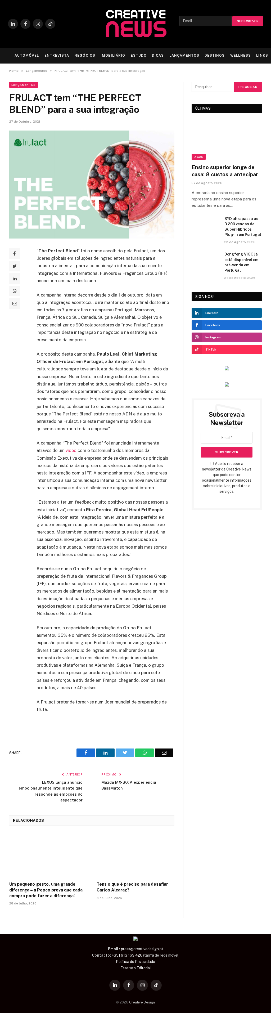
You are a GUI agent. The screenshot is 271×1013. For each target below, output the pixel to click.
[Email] (14, 303)
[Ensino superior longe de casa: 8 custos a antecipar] (227, 140)
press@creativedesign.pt (142, 949)
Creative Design (142, 1002)
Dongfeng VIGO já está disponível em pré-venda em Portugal (241, 262)
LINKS (262, 55)
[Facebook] (14, 253)
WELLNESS (240, 55)
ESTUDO (139, 55)
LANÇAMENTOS (184, 55)
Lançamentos (23, 84)
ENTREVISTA (56, 55)
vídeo (71, 450)
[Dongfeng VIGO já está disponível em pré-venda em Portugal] (206, 260)
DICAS (158, 55)
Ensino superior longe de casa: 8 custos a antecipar (225, 171)
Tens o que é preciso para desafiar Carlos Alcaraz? (132, 887)
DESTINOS (215, 55)
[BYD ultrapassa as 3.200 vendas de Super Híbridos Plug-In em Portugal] (206, 225)
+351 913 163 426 (127, 955)
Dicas (199, 156)
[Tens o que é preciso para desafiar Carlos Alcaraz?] (135, 855)
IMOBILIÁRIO (113, 55)
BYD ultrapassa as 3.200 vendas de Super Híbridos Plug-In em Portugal (242, 227)
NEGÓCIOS (84, 55)
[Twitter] (14, 266)
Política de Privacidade (135, 962)
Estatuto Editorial (135, 968)
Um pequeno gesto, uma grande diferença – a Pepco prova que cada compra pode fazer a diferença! (46, 890)
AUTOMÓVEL (27, 55)
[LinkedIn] (14, 278)
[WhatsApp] (14, 291)
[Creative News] (135, 24)
